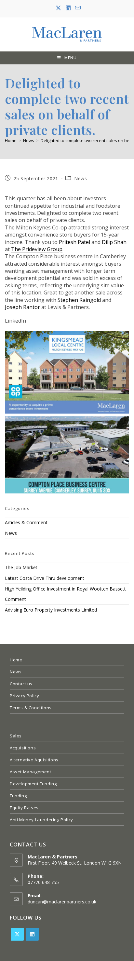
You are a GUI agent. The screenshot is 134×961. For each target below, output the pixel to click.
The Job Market (21, 567)
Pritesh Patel (74, 242)
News (80, 178)
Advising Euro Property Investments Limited (51, 610)
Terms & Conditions (31, 708)
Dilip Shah (114, 242)
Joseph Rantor (22, 307)
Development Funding (33, 784)
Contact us (21, 684)
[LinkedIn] (32, 934)
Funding (18, 796)
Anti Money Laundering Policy (41, 820)
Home (16, 660)
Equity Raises (24, 808)
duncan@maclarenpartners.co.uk (62, 902)
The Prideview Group (36, 249)
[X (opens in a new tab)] (58, 8)
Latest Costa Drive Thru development (44, 578)
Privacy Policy (24, 696)
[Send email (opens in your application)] (77, 8)
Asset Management (30, 772)
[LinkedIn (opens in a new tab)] (68, 8)
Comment (15, 599)
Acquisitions (23, 748)
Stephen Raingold (79, 300)
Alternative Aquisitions (34, 760)
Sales (16, 736)
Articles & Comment (26, 522)
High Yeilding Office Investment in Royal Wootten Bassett (65, 589)
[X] (17, 934)
